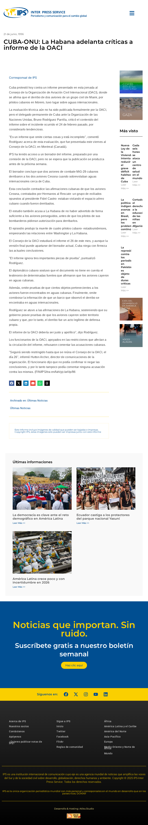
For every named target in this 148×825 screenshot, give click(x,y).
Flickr (59, 741)
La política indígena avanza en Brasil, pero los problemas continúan (128, 214)
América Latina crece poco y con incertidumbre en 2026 (39, 580)
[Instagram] (85, 694)
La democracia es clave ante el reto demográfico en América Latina (41, 516)
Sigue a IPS (63, 721)
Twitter (61, 731)
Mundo (108, 753)
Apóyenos (15, 736)
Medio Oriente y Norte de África (119, 747)
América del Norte (115, 731)
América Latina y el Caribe (120, 726)
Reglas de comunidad (69, 746)
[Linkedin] (105, 694)
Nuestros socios (19, 726)
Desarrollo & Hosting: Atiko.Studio (74, 808)
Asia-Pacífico (112, 736)
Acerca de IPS (17, 721)
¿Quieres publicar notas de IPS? (25, 742)
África (108, 721)
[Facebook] (65, 694)
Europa (108, 741)
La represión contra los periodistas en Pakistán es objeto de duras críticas (128, 265)
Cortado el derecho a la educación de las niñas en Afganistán (139, 213)
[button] (11, 383)
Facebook (62, 736)
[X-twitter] (75, 694)
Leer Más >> (125, 186)
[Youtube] (95, 694)
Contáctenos (17, 731)
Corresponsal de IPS (23, 77)
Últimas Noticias (37, 400)
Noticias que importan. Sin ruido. (74, 629)
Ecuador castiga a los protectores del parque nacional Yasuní (103, 516)
